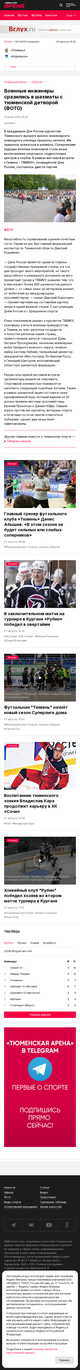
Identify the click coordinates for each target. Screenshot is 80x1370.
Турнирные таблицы (53, 1202)
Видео (44, 1192)
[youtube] (49, 1225)
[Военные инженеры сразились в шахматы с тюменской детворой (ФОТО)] (40, 198)
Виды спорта (12, 1202)
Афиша (8, 1192)
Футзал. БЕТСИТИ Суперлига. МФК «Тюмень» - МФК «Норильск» (40, 51)
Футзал (23, 15)
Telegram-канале (19, 441)
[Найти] (61, 5)
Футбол (36, 15)
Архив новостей (51, 1206)
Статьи (44, 1187)
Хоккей (9, 15)
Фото (7, 1197)
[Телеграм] (40, 1087)
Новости (9, 1187)
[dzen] (67, 1225)
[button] (5, 67)
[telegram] (13, 1225)
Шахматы (9, 123)
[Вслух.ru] (40, 29)
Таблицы (12, 931)
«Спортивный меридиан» (21, 1206)
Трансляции (48, 1197)
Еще (70, 15)
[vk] (31, 1225)
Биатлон (51, 15)
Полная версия (40, 1014)
